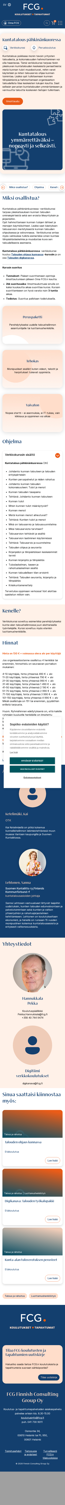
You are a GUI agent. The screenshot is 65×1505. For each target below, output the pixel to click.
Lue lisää (53, 1160)
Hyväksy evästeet (32, 761)
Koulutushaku (47, 23)
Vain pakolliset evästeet (32, 769)
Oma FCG (13, 22)
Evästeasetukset (32, 777)
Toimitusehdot (13, 1451)
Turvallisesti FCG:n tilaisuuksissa (50, 1454)
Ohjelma (39, 187)
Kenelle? (55, 187)
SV (4, 4)
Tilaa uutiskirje (49, 1377)
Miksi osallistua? (18, 187)
